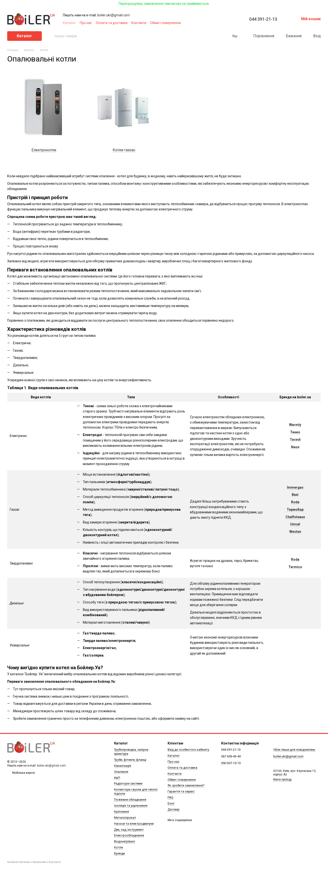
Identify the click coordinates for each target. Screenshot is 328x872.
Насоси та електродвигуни (134, 823)
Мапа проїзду (282, 779)
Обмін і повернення (165, 23)
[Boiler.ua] (31, 747)
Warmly (295, 425)
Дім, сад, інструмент (129, 829)
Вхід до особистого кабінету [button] (188, 749)
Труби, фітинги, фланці (130, 759)
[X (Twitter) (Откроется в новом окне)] (221, 23)
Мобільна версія (23, 772)
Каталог (69, 23)
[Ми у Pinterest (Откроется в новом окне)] (227, 23)
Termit (295, 440)
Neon (295, 447)
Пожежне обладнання (130, 799)
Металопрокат (125, 817)
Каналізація (122, 766)
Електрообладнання (129, 835)
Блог (171, 803)
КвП (117, 778)
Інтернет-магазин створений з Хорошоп (34, 862)
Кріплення (121, 811)
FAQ (170, 797)
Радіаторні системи (128, 783)
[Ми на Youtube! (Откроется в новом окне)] (216, 23)
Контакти (138, 23)
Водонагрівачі (124, 841)
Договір (174, 809)
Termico (295, 567)
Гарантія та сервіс (181, 791)
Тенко (295, 432)
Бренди (119, 853)
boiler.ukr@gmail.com (113, 15)
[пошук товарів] (50, 36)
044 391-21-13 (263, 19)
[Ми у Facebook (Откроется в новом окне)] (210, 23)
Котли (118, 847)
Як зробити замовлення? (186, 785)
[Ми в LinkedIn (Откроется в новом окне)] (233, 23)
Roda (295, 559)
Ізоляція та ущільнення (130, 805)
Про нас (86, 23)
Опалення (121, 772)
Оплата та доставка (112, 23)
